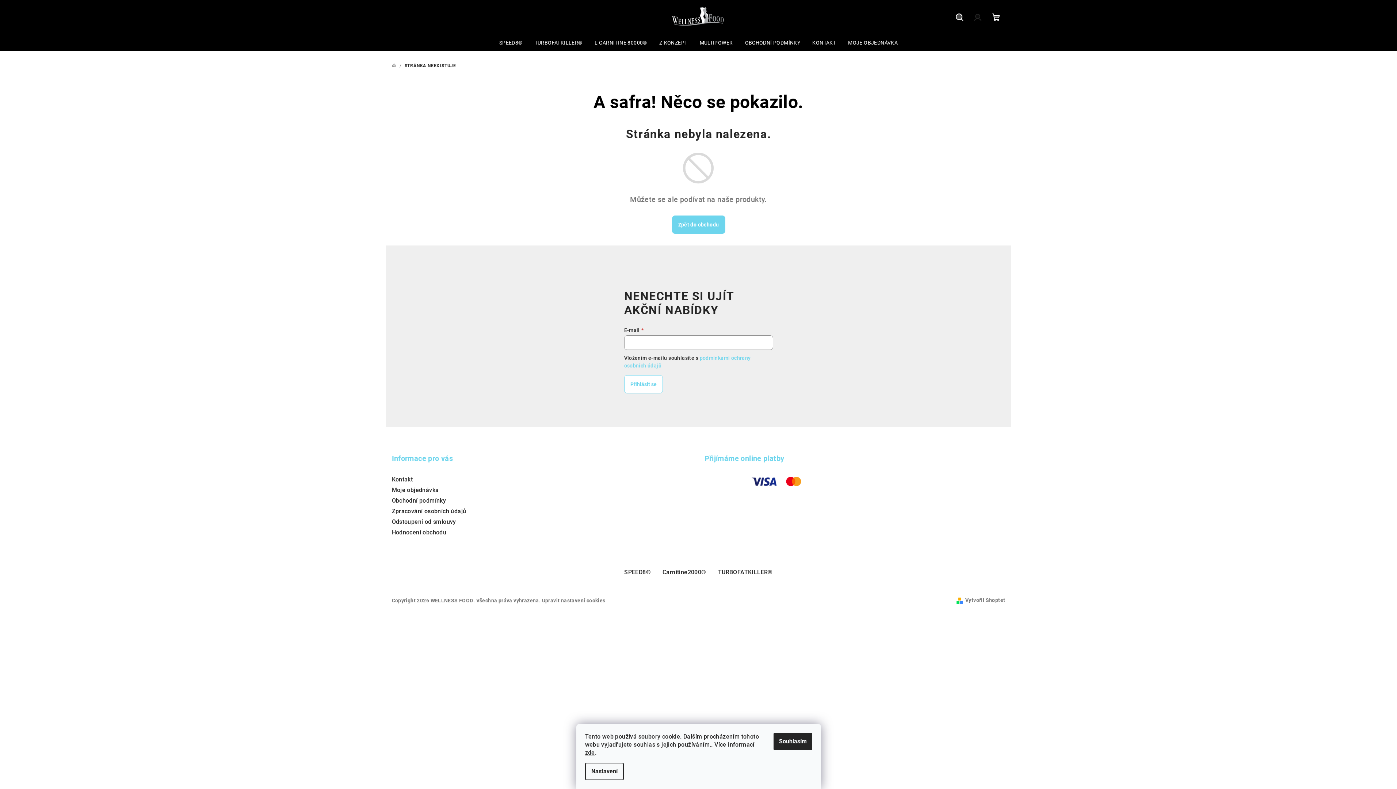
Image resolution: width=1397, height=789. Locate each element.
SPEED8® (637, 572)
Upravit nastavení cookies (574, 600)
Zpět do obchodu (698, 225)
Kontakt (402, 479)
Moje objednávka (415, 490)
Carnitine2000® (684, 572)
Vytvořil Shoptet (985, 600)
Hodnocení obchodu (419, 532)
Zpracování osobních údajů (429, 511)
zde (590, 752)
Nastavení (604, 771)
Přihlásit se (643, 384)
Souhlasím (793, 741)
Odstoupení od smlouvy (424, 521)
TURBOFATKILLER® (745, 572)
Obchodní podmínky (419, 500)
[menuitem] (510, 42)
